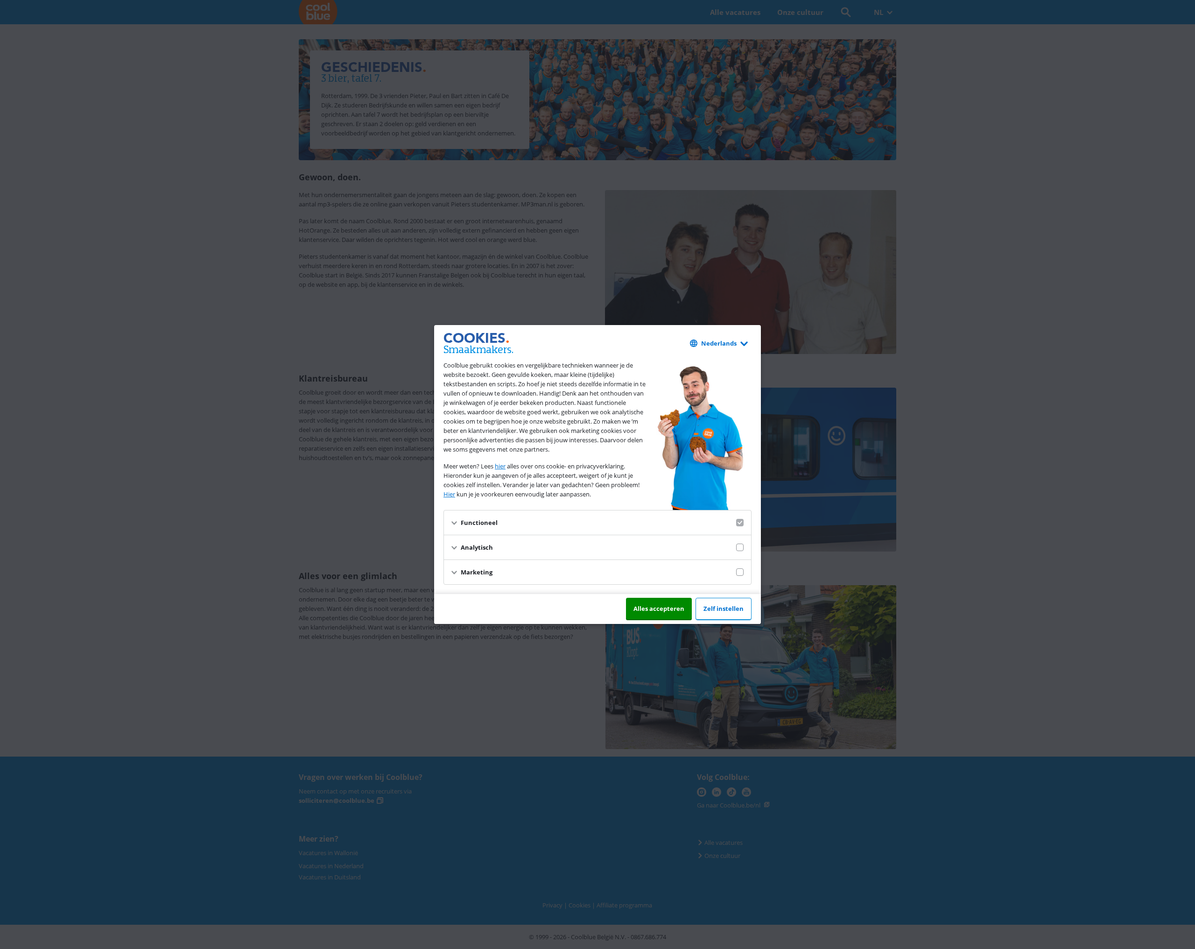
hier (500, 466)
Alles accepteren (658, 608)
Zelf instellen (723, 608)
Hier (449, 494)
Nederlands (719, 343)
